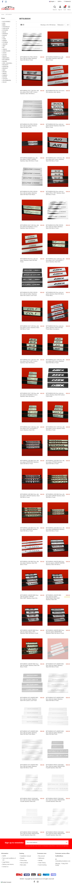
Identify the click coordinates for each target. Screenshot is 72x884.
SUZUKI (4, 77)
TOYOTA (4, 78)
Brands (22, 858)
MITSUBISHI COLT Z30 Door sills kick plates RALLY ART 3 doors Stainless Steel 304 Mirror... (29, 92)
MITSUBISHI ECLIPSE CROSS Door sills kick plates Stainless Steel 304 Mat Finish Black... (28, 193)
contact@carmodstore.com (62, 861)
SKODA (4, 71)
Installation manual (25, 856)
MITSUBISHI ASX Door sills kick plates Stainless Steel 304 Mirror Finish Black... (55, 294)
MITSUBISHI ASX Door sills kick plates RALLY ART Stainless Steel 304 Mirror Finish (55, 193)
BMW (3, 25)
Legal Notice (5, 862)
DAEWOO (5, 33)
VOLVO (4, 82)
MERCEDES (5, 58)
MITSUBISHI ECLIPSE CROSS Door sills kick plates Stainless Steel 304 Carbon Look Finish (28, 294)
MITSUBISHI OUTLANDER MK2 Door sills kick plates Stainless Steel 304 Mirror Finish (55, 665)
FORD (4, 39)
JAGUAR (4, 44)
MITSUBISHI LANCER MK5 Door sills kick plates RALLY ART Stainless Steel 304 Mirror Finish (29, 632)
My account (41, 856)
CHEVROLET (6, 26)
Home (3, 18)
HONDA (4, 40)
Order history (42, 862)
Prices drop (23, 860)
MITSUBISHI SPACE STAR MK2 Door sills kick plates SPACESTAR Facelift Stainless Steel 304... (55, 766)
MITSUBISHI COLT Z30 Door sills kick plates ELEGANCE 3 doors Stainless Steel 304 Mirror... (29, 226)
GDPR (4, 856)
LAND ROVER (6, 51)
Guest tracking (42, 865)
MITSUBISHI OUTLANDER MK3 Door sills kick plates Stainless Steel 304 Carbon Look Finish (29, 699)
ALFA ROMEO (6, 21)
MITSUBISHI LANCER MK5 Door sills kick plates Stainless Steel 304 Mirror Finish (29, 665)
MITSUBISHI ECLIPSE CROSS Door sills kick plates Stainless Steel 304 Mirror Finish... (54, 226)
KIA (3, 47)
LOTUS (4, 54)
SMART (4, 73)
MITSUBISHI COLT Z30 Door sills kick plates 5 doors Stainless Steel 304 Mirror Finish (55, 428)
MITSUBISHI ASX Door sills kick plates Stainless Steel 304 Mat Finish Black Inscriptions (54, 327)
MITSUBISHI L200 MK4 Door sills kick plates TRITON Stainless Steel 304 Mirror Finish (30, 496)
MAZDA (4, 56)
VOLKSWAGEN (6, 80)
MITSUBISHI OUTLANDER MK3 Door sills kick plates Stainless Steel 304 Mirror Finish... (55, 699)
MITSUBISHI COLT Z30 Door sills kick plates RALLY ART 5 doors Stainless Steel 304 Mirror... (29, 361)
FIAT (3, 37)
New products (24, 862)
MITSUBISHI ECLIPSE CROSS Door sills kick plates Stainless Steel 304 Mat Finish (28, 126)
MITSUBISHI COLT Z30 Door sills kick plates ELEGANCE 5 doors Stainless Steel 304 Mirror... (29, 395)
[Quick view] (33, 55)
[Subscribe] (66, 842)
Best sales (23, 865)
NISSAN (4, 61)
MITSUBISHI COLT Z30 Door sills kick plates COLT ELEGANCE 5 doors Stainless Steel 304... (29, 428)
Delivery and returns (8, 864)
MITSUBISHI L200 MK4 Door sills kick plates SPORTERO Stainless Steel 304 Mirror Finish (29, 462)
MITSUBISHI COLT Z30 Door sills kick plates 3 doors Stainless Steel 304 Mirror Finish (29, 327)
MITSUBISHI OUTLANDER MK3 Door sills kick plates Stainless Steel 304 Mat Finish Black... (29, 732)
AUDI (3, 23)
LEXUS (4, 52)
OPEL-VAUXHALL (7, 63)
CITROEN (5, 30)
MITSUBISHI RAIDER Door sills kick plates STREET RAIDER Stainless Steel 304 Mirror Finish (29, 159)
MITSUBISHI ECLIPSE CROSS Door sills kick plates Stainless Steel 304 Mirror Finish (28, 58)
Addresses (41, 858)
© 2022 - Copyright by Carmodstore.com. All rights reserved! (37, 879)
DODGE (4, 35)
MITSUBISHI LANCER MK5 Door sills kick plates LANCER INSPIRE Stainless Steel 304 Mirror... (55, 563)
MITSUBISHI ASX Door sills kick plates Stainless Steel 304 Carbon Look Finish (55, 395)
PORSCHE (5, 66)
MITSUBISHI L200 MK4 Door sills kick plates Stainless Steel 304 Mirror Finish (29, 563)
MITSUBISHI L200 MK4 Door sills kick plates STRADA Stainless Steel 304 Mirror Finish (55, 462)
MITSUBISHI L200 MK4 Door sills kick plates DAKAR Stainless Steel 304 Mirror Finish (55, 496)
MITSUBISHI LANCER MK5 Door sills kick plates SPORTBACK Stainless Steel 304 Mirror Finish (55, 632)
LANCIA (4, 49)
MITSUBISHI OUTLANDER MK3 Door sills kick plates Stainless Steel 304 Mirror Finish (29, 766)
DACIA (4, 32)
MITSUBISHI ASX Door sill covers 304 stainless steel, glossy (55, 91)
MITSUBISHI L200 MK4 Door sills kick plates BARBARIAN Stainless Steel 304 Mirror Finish (55, 529)
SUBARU (4, 75)
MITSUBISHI (5, 59)
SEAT (3, 70)
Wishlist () (68, 1)
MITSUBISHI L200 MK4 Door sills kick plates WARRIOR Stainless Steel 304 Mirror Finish (29, 529)
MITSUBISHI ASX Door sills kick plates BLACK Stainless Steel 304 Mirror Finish (55, 126)
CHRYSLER (5, 28)
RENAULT (5, 68)
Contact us (5, 866)
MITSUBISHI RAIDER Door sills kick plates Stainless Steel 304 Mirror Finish (54, 58)
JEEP (3, 46)
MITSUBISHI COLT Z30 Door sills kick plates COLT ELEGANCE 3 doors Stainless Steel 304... (55, 260)
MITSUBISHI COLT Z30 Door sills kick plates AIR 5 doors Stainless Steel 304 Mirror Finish (55, 361)
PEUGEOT (5, 65)
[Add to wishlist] (31, 55)
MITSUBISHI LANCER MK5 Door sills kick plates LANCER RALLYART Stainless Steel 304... (29, 596)
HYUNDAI (5, 42)
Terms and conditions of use (9, 859)
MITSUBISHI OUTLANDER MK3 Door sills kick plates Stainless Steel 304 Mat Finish (55, 732)
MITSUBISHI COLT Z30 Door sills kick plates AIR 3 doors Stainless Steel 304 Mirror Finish (55, 159)
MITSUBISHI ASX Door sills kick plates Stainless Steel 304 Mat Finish (29, 260)
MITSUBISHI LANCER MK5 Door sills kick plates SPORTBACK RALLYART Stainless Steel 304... (53, 597)
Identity (40, 860)
